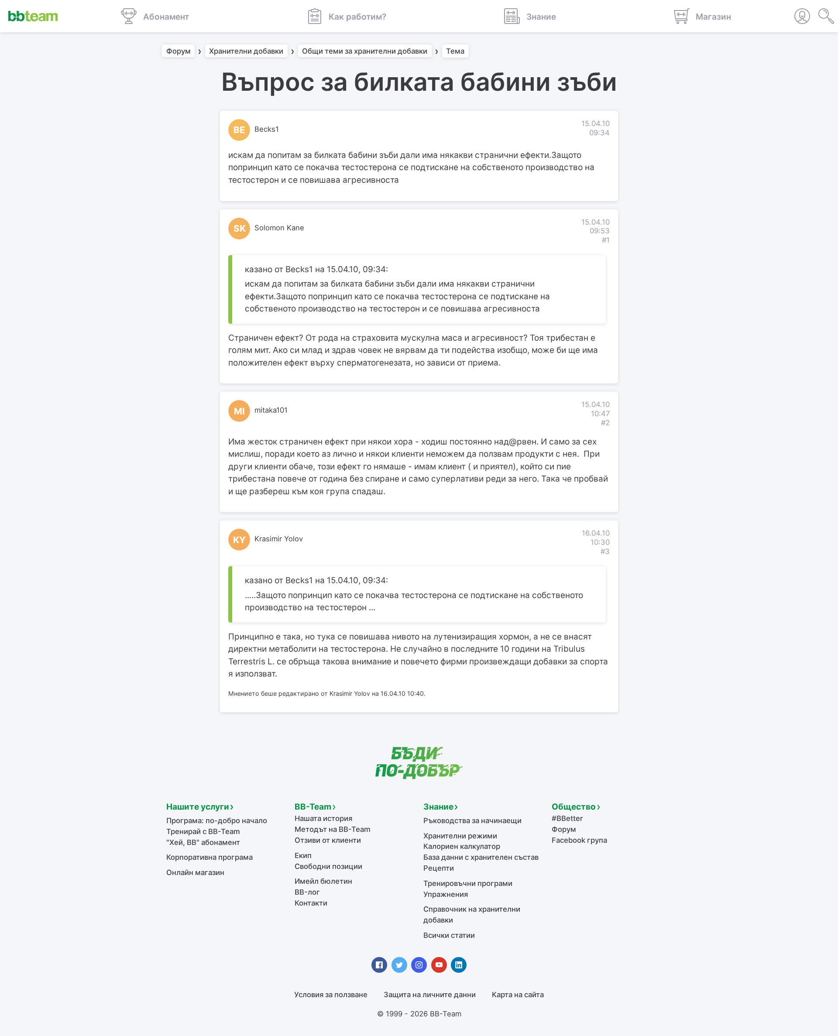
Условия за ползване (330, 994)
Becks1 (266, 129)
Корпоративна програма (209, 857)
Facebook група (579, 840)
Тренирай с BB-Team (203, 831)
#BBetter (567, 818)
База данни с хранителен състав (481, 857)
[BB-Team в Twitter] (399, 965)
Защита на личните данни (430, 994)
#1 (606, 240)
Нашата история (323, 818)
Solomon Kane (279, 227)
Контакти (311, 903)
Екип (303, 855)
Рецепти (438, 868)
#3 (605, 551)
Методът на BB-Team (333, 829)
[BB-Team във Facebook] (379, 965)
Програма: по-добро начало (216, 820)
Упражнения (445, 894)
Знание (438, 807)
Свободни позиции (328, 866)
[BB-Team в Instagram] (419, 965)
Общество (574, 807)
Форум (178, 51)
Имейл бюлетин (323, 881)
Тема (455, 51)
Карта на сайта (518, 994)
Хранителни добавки (246, 51)
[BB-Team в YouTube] (439, 965)
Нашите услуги (197, 807)
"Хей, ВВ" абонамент (203, 842)
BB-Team (313, 807)
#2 (605, 422)
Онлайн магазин (195, 872)
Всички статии (449, 935)
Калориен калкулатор (461, 846)
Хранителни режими (460, 835)
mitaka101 (271, 410)
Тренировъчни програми (467, 883)
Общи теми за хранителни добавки (364, 51)
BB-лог (307, 892)
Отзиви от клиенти (328, 840)
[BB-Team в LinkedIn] (459, 965)
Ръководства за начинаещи (472, 820)
